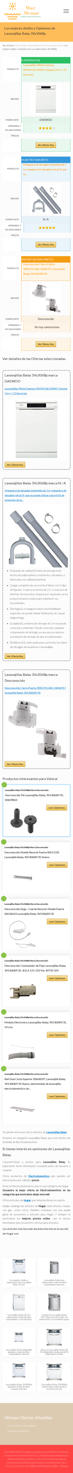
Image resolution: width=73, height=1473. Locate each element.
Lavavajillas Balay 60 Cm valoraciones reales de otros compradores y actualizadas (19, 1317)
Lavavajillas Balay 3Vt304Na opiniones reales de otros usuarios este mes (19, 1386)
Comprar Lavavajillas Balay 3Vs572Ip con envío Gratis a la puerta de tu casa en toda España (54, 1317)
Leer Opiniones (57, 807)
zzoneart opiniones (18, 1430)
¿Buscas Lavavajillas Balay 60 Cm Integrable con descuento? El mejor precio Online (54, 1352)
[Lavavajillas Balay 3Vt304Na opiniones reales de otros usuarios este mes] (18, 1371)
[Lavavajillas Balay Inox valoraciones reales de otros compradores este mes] (54, 1267)
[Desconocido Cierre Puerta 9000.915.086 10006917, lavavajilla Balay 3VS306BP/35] (36, 759)
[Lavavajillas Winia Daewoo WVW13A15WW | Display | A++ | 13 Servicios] (36, 459)
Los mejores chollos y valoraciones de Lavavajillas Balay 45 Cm (19, 1282)
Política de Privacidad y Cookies (44, 1466)
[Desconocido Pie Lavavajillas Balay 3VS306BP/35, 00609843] (23, 820)
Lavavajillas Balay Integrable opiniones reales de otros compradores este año (19, 1352)
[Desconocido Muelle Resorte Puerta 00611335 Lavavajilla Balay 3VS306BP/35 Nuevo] (23, 878)
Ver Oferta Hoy (46, 145)
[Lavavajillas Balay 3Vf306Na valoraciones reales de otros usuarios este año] (54, 1371)
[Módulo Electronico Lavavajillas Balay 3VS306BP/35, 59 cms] (23, 1048)
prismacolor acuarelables (21, 1425)
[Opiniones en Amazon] (47, 128)
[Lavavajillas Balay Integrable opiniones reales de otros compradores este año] (18, 1337)
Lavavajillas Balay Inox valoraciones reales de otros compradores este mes (54, 1282)
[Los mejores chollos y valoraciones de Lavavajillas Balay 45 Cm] (18, 1267)
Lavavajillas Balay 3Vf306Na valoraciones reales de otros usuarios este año (54, 1386)
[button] (66, 11)
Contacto (64, 1466)
